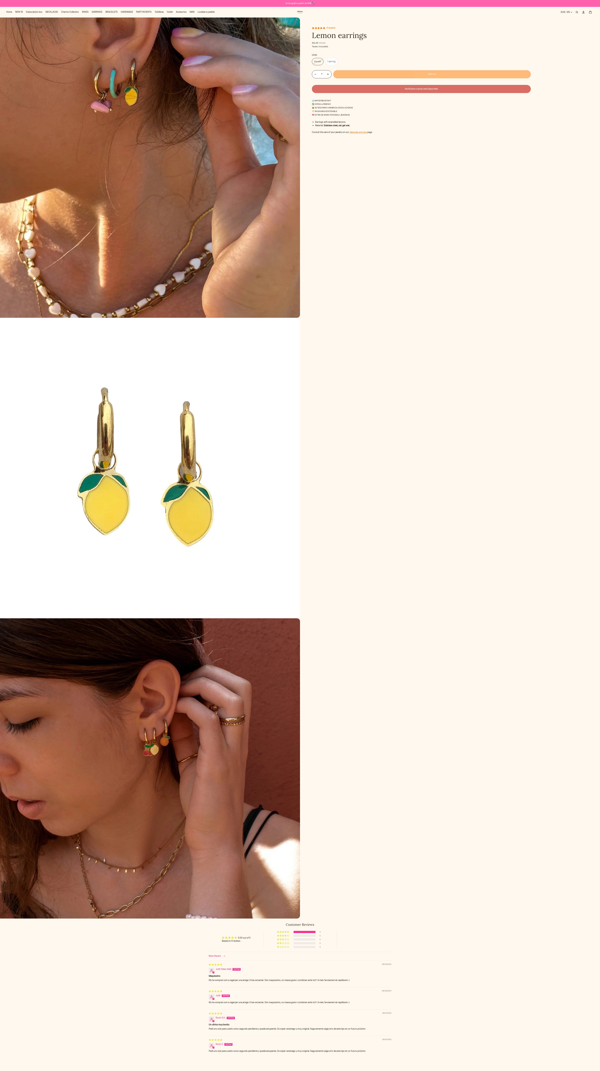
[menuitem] (9, 12)
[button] (283, 932)
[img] (215, 964)
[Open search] (576, 12)
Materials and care (358, 132)
